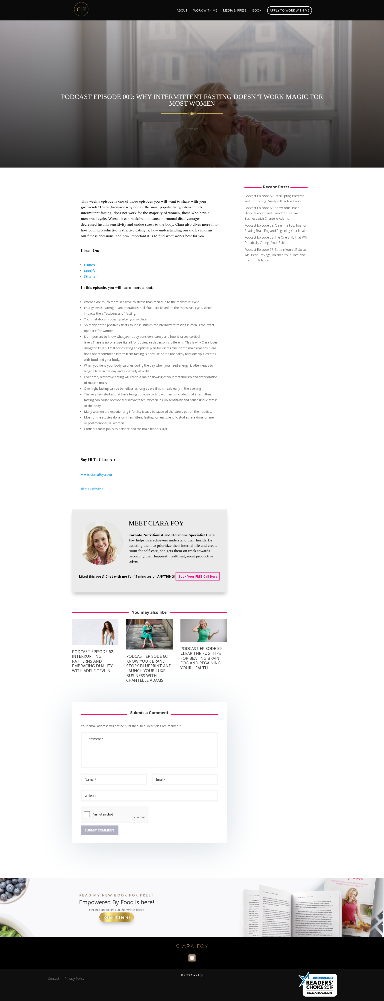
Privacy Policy (74, 978)
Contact (54, 978)
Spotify (90, 271)
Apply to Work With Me (289, 10)
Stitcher (90, 276)
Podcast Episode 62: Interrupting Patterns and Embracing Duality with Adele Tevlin (93, 661)
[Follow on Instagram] (192, 958)
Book (256, 10)
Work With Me (205, 10)
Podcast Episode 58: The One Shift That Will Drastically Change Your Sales (275, 240)
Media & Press (234, 10)
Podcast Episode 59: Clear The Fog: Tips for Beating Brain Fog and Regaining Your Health (201, 658)
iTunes (89, 265)
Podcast (193, 129)
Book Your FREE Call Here (198, 576)
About (182, 10)
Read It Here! (116, 917)
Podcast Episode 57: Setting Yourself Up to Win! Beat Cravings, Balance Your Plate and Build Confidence (275, 254)
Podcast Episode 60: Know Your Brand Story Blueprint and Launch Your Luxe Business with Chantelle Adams (149, 668)
